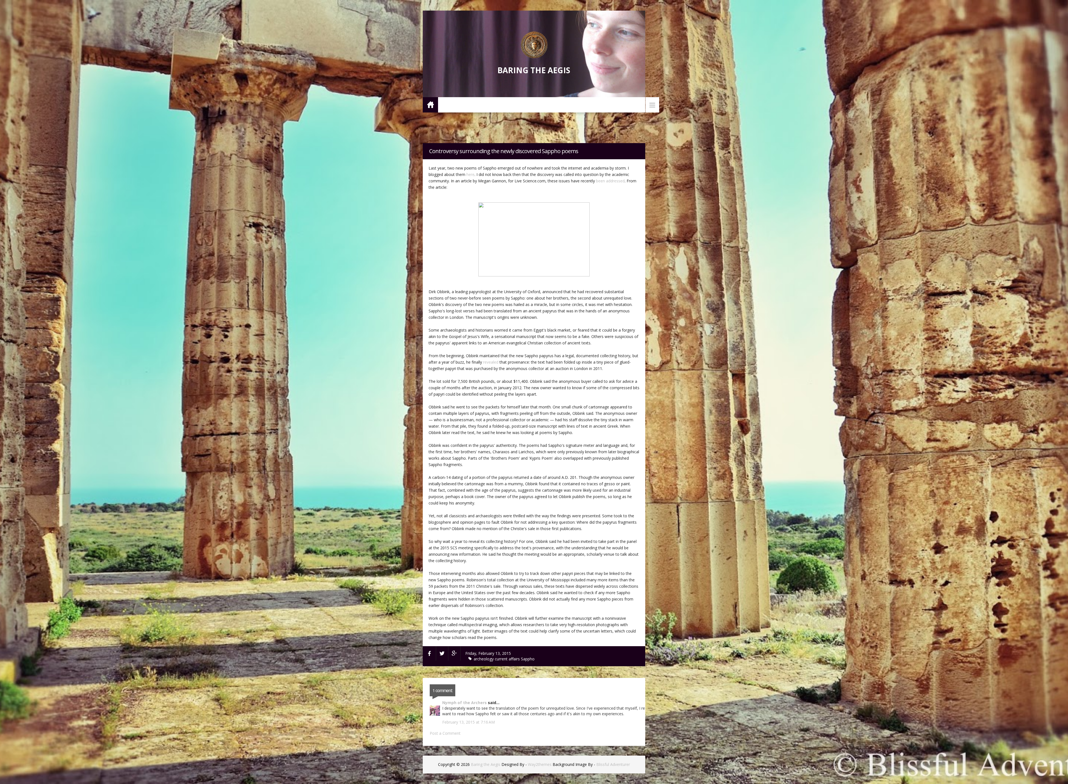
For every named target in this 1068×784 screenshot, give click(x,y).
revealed (490, 362)
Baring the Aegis (533, 70)
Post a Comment (445, 733)
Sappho (528, 658)
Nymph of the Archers (464, 702)
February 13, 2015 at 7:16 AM (468, 722)
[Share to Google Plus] (454, 653)
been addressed (610, 180)
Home (430, 104)
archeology (484, 658)
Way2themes (540, 764)
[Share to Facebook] (429, 653)
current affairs (508, 658)
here (470, 174)
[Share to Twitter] (442, 653)
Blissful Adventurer (613, 764)
